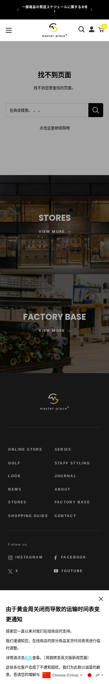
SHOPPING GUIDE (28, 516)
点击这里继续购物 (55, 128)
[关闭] (101, 598)
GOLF (14, 463)
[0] (100, 29)
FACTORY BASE (72, 502)
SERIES (63, 449)
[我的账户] (92, 28)
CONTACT (65, 516)
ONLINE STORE (25, 449)
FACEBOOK (73, 557)
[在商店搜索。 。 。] (95, 110)
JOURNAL (66, 476)
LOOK (14, 476)
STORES (17, 502)
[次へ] (91, 9)
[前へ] (18, 9)
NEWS (15, 489)
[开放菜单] (9, 30)
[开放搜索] (81, 29)
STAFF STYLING (72, 463)
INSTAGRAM (29, 557)
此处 (28, 657)
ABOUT (63, 489)
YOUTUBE (72, 571)
